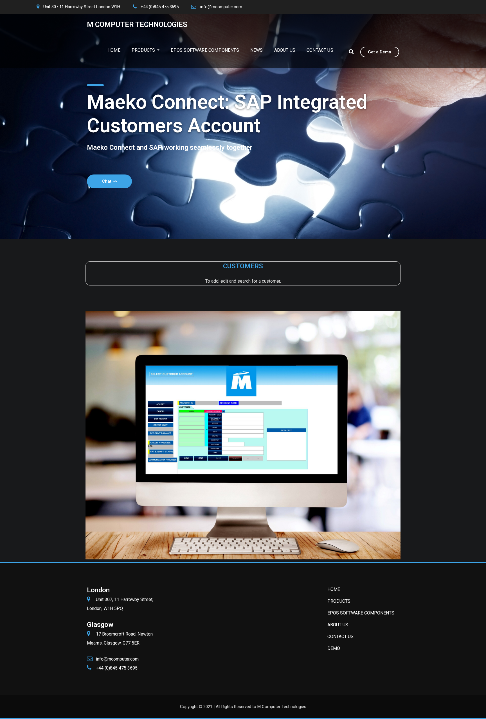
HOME (113, 50)
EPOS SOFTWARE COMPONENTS (205, 50)
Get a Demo (379, 52)
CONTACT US (320, 50)
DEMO (333, 648)
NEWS (256, 50)
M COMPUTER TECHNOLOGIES (137, 24)
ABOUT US (284, 50)
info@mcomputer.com (221, 6)
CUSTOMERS (243, 266)
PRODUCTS (144, 50)
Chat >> (109, 181)
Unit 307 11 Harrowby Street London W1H (81, 6)
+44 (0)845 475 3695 (160, 6)
